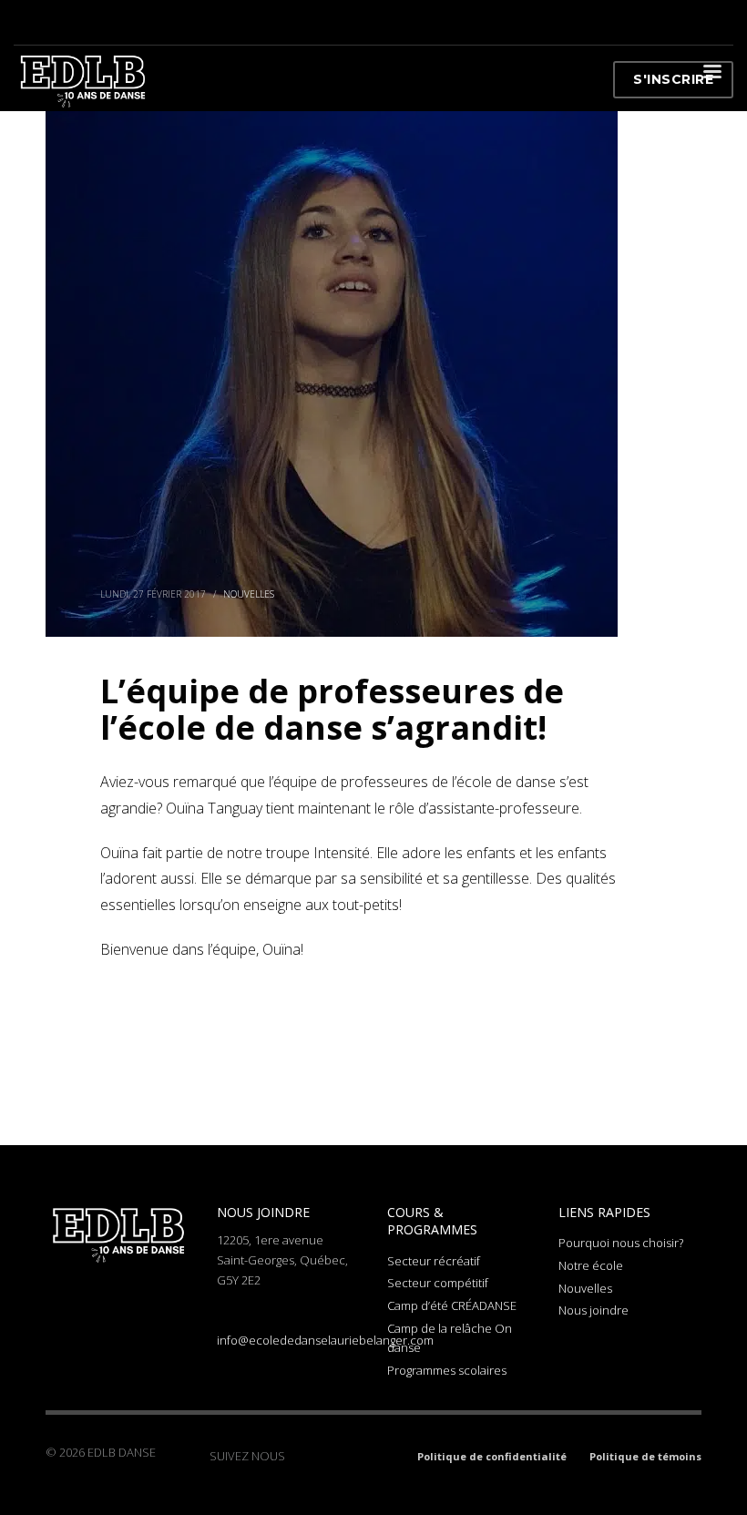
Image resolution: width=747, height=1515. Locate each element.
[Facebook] (298, 1455)
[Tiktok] (353, 1455)
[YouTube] (380, 1455)
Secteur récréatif (433, 1261)
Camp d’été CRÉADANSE (452, 1305)
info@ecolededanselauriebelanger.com (325, 1340)
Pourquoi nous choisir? (620, 1242)
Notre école (590, 1265)
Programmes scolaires (447, 1370)
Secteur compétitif (437, 1282)
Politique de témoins (645, 1456)
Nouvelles (248, 594)
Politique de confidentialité (492, 1456)
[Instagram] (326, 1455)
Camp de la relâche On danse (449, 1338)
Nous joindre (593, 1310)
